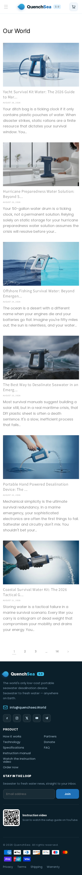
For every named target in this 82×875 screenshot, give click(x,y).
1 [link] (14, 651)
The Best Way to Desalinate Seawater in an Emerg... (40, 387)
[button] (6, 6)
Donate (49, 741)
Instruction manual (17, 753)
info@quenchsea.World (28, 707)
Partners (50, 736)
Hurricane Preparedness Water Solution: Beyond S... (38, 194)
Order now (10, 767)
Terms (21, 867)
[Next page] (67, 651)
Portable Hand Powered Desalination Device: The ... (35, 487)
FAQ (47, 747)
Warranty (53, 867)
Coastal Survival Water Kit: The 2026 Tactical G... (35, 592)
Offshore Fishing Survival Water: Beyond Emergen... (38, 293)
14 (57, 651)
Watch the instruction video (19, 760)
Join (67, 794)
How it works (12, 736)
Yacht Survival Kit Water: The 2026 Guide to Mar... (39, 94)
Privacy (8, 867)
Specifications (13, 747)
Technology (11, 741)
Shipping (36, 867)
